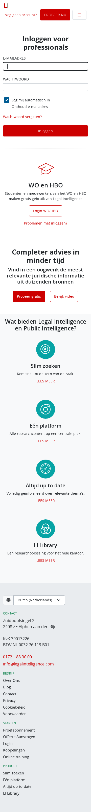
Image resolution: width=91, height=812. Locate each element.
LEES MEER (45, 381)
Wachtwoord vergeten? (22, 116)
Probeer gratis (29, 296)
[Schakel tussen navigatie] (79, 15)
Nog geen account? (21, 14)
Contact (9, 693)
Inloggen (45, 130)
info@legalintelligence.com (28, 664)
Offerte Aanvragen (19, 736)
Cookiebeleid (14, 707)
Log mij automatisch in (31, 100)
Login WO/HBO (45, 210)
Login (8, 743)
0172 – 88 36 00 (17, 657)
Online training (16, 756)
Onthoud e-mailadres (30, 106)
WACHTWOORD (16, 79)
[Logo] (6, 5)
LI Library (11, 793)
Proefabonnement (19, 730)
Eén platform (14, 779)
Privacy (9, 700)
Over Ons (11, 680)
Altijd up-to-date (17, 786)
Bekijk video (64, 296)
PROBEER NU (55, 14)
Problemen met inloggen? (45, 223)
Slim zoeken (13, 772)
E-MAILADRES (14, 58)
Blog (7, 686)
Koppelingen (14, 749)
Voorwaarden (15, 713)
